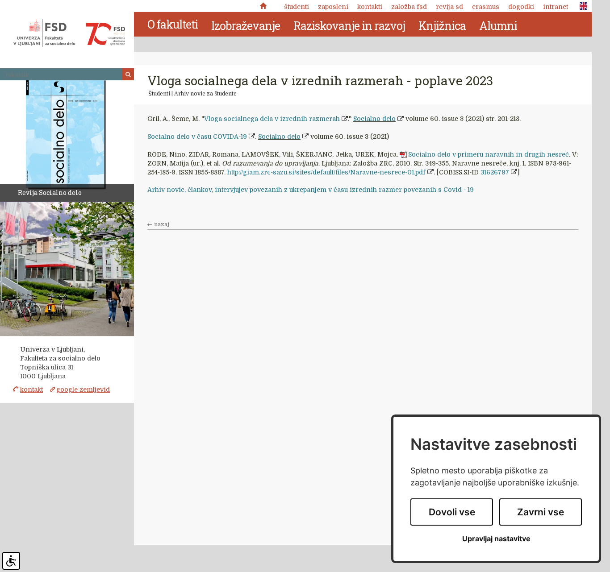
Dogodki (521, 6)
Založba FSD (409, 6)
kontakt (31, 389)
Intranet (555, 6)
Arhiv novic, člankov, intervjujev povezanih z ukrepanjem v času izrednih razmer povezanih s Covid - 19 (310, 189)
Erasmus (485, 6)
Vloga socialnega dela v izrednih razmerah (272, 118)
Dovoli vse (452, 512)
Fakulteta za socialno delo (69, 33)
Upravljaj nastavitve (496, 539)
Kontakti (369, 6)
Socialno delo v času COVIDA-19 (197, 136)
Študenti (296, 6)
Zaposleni (333, 6)
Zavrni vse (540, 512)
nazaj (161, 224)
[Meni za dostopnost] (11, 561)
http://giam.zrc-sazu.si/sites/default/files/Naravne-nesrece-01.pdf (326, 172)
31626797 (494, 172)
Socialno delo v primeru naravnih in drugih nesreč (488, 154)
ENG (581, 6)
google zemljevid (83, 389)
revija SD (449, 6)
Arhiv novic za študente (205, 94)
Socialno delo (374, 118)
